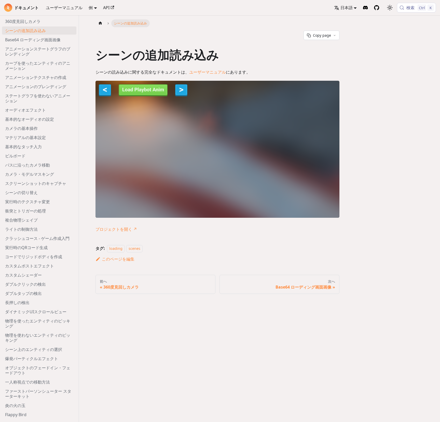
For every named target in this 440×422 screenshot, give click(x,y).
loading (115, 248)
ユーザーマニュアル (64, 7)
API (106, 7)
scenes (134, 248)
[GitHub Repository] (377, 8)
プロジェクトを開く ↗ (116, 229)
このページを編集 (118, 259)
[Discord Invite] (365, 8)
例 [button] (91, 7)
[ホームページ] (100, 23)
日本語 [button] (346, 7)
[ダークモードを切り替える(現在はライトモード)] (390, 8)
